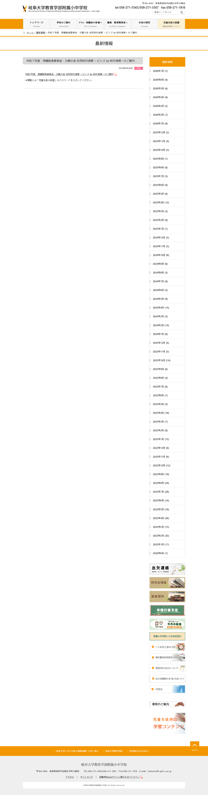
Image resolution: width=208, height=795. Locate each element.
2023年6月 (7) (160, 395)
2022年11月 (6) (161, 456)
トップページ (36, 24)
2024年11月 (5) (161, 246)
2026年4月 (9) (160, 97)
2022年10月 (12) (161, 465)
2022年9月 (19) (161, 474)
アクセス (69, 777)
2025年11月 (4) (161, 141)
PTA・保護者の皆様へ (90, 24)
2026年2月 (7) (160, 114)
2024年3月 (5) (160, 316)
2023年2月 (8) (160, 430)
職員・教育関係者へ (117, 24)
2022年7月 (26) (161, 491)
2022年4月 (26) (161, 518)
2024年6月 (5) (160, 290)
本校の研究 (144, 24)
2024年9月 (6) (160, 263)
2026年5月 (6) (160, 88)
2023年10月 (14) (161, 360)
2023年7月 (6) (160, 386)
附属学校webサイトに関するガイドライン (119, 777)
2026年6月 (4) (160, 79)
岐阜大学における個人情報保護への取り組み (77, 751)
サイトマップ (86, 777)
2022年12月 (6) (161, 447)
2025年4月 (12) (161, 202)
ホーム (30, 32)
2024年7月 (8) (160, 281)
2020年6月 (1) (160, 553)
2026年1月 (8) (160, 123)
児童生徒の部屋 (171, 24)
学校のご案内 (63, 24)
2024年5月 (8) (160, 298)
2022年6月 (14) (161, 500)
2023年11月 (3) (161, 351)
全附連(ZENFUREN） (139, 751)
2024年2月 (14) (161, 325)
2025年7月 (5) (160, 176)
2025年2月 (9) (160, 220)
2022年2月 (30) (161, 535)
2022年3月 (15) (161, 526)
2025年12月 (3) (161, 132)
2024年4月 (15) (161, 307)
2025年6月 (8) (160, 185)
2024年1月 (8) (160, 334)
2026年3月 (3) (160, 106)
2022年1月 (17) (161, 544)
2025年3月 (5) (160, 211)
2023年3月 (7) (160, 421)
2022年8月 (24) (161, 483)
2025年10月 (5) (161, 150)
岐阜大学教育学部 (113, 751)
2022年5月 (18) (161, 509)
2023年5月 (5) (160, 404)
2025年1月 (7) (160, 228)
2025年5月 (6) (160, 193)
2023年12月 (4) (161, 342)
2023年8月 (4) (160, 377)
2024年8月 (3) (160, 272)
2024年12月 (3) (161, 237)
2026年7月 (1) (160, 71)
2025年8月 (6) (160, 167)
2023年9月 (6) (160, 369)
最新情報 (40, 32)
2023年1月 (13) (161, 439)
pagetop (195, 750)
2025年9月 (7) (160, 158)
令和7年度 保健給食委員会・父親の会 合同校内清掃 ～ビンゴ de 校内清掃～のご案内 (69, 74)
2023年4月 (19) (161, 412)
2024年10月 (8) (161, 255)
